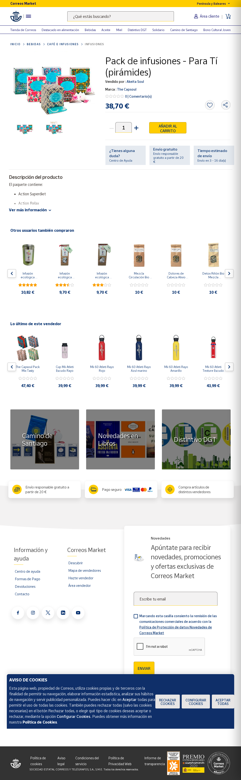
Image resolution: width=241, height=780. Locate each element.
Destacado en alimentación (60, 30)
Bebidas (90, 30)
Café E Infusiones (63, 44)
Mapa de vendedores (84, 570)
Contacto (22, 594)
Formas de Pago (27, 579)
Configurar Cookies (195, 702)
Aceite (105, 30)
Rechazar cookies (167, 702)
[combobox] (120, 16)
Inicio (15, 44)
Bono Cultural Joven (217, 30)
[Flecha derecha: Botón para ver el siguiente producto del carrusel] (229, 273)
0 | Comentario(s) (138, 96)
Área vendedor (79, 585)
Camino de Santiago (184, 30)
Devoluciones (25, 586)
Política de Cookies (40, 722)
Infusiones (94, 44)
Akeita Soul (135, 82)
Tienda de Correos (23, 30)
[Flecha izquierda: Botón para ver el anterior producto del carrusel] (12, 273)
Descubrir (75, 563)
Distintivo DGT (137, 30)
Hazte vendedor (80, 578)
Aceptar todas (223, 702)
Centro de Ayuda (120, 160)
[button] (136, 127)
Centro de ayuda (27, 571)
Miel (119, 30)
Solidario (158, 30)
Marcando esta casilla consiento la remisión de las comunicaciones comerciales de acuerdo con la (178, 624)
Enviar (144, 668)
